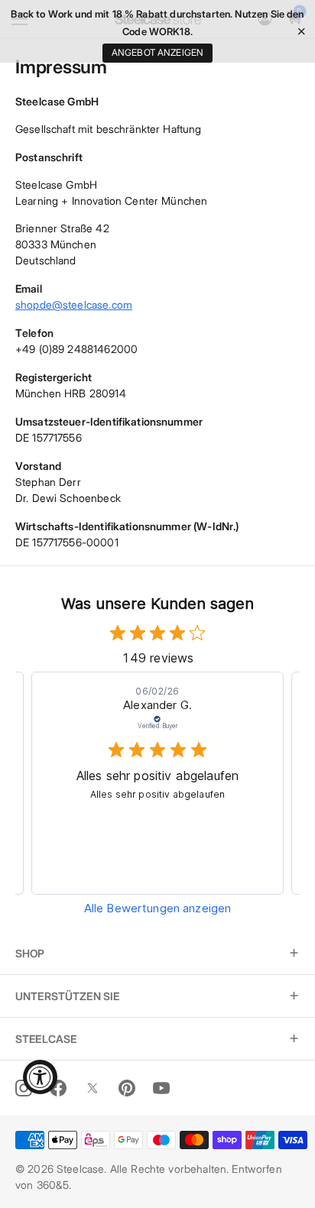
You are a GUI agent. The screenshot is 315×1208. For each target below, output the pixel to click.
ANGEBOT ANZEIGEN (157, 52)
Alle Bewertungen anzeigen (158, 908)
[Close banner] (301, 31)
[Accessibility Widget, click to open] (40, 1077)
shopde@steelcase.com (73, 304)
